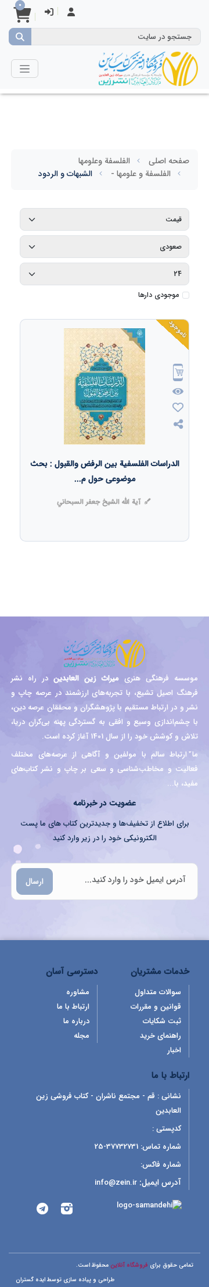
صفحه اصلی (169, 161)
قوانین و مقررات (156, 1007)
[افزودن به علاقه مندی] (178, 408)
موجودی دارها (158, 295)
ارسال (35, 881)
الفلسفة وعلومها (104, 161)
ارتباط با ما (73, 1007)
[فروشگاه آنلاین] (148, 68)
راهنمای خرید (160, 1036)
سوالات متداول (158, 992)
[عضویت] (71, 13)
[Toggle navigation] (24, 68)
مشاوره (77, 992)
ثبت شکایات (162, 1021)
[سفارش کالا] (178, 374)
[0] (22, 18)
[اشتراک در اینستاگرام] (67, 1210)
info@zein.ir (116, 1183)
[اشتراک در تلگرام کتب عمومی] (42, 1210)
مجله (81, 1036)
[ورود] (49, 13)
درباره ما (76, 1021)
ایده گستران (30, 1279)
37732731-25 (116, 1147)
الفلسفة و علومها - (141, 173)
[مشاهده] (178, 392)
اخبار (174, 1050)
